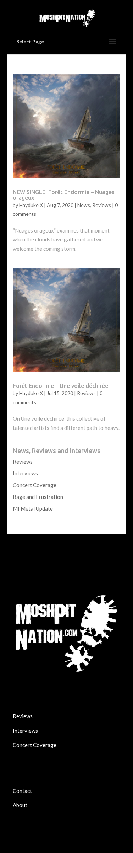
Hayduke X (31, 205)
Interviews (25, 473)
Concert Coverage (34, 485)
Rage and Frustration (38, 497)
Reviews (101, 205)
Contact (22, 791)
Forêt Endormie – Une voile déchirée (60, 386)
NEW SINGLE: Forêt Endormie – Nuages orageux (64, 195)
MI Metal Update (33, 508)
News (83, 205)
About (20, 805)
